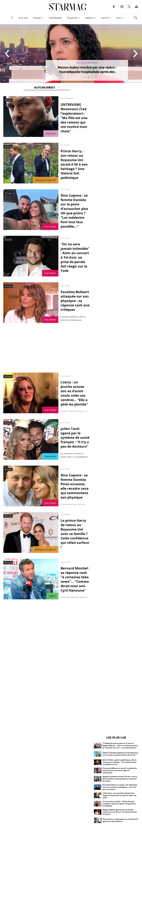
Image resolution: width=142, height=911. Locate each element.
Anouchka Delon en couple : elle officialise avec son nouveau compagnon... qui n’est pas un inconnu (119, 787)
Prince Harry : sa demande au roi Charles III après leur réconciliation (120, 820)
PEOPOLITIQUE (91, 63)
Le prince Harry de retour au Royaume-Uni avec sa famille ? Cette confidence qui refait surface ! (75, 533)
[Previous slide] (7, 54)
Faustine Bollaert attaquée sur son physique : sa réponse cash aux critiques (75, 300)
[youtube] (136, 9)
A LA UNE (80, 63)
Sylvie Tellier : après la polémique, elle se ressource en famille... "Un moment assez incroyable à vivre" (119, 762)
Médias (89, 17)
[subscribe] (59, 87)
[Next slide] (135, 54)
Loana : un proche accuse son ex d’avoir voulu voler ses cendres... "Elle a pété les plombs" (74, 393)
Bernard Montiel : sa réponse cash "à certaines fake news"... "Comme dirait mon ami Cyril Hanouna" (75, 579)
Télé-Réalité (55, 17)
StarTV (105, 17)
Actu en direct (44, 87)
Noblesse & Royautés (45, 180)
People (37, 17)
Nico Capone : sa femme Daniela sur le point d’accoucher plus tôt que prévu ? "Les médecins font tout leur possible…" (74, 211)
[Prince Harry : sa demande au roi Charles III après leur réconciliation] (97, 820)
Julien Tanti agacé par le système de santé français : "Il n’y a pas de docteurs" (75, 437)
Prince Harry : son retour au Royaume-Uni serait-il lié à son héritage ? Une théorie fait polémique (74, 164)
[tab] (82, 77)
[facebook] (114, 9)
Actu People (50, 226)
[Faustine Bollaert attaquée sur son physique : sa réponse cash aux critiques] (30, 302)
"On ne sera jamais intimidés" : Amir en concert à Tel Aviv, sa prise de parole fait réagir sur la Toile (75, 257)
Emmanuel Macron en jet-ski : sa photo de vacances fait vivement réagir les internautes (119, 770)
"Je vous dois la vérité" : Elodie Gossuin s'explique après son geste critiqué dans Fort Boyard (119, 803)
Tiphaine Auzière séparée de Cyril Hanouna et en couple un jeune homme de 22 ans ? (120, 754)
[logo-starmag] (68, 7)
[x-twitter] (129, 8)
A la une (23, 17)
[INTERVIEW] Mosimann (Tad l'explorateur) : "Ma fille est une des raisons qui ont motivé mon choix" (74, 117)
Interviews (51, 133)
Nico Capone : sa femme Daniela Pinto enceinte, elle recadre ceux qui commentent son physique (75, 486)
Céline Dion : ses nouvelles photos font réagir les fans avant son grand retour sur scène (119, 795)
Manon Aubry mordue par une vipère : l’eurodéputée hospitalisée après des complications (87, 71)
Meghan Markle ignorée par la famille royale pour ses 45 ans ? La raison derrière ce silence (119, 812)
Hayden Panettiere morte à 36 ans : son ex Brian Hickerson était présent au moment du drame (119, 778)
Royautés (72, 17)
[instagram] (122, 9)
